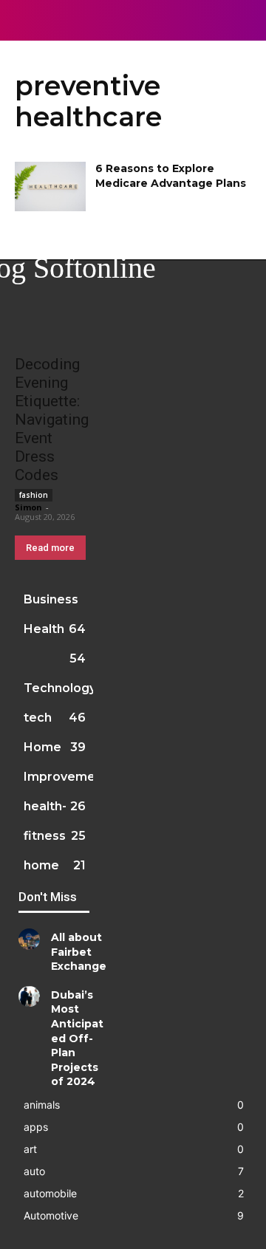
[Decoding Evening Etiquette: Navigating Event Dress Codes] (54, 326)
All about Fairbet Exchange (78, 952)
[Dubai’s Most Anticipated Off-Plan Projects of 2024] (29, 996)
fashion (33, 495)
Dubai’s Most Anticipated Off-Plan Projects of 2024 (77, 1038)
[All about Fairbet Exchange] (29, 939)
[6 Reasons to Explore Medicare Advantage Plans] (50, 186)
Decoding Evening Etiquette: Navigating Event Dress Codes (52, 419)
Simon (28, 507)
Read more (50, 547)
